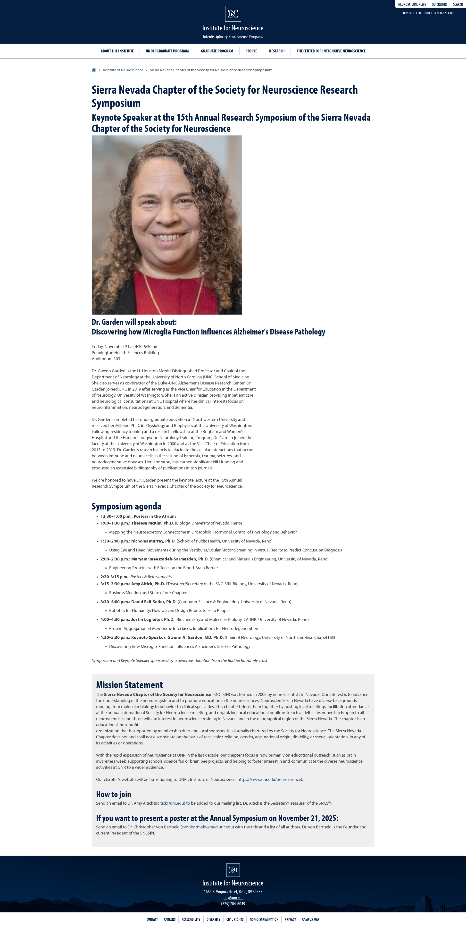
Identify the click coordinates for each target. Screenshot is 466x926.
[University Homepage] (94, 70)
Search (458, 4)
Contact (152, 919)
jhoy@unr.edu (233, 897)
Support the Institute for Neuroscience (428, 12)
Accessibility (191, 919)
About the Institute (117, 51)
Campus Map (310, 919)
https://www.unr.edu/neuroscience (269, 779)
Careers (169, 919)
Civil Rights (234, 919)
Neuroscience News (412, 4)
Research (277, 51)
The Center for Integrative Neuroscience (331, 51)
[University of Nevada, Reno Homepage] (233, 870)
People (251, 51)
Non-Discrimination (264, 919)
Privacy (290, 919)
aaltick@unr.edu (169, 803)
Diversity (213, 919)
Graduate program (217, 51)
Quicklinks (439, 4)
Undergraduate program (167, 51)
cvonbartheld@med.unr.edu (207, 827)
